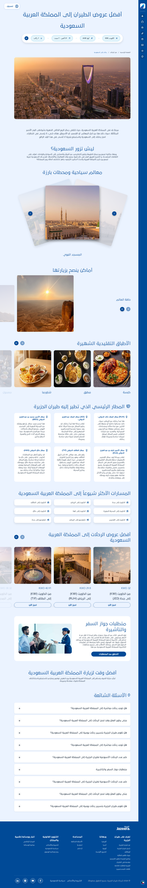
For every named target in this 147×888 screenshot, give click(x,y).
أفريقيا (104, 842)
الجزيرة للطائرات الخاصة (122, 866)
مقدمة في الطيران (123, 862)
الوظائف (127, 852)
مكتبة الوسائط (29, 845)
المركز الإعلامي (29, 842)
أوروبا (104, 848)
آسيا (104, 845)
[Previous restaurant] (16, 343)
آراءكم (79, 848)
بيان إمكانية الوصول (51, 852)
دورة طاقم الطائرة (123, 855)
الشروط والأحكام (52, 845)
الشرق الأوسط (101, 852)
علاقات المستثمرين (123, 869)
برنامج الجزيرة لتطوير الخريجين (120, 859)
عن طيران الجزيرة (124, 845)
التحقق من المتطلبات (109, 654)
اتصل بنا (79, 845)
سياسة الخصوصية (51, 848)
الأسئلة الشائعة (76, 842)
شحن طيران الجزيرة (123, 848)
